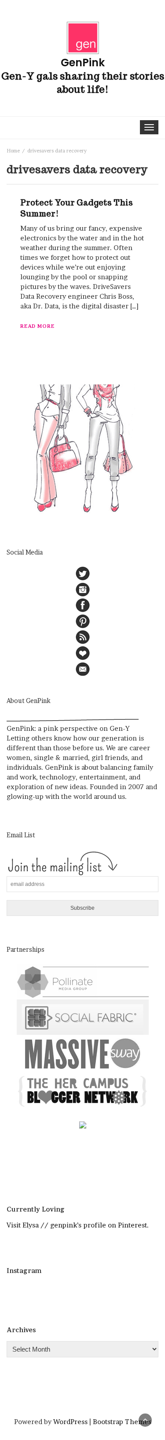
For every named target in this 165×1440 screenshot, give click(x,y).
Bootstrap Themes (122, 1421)
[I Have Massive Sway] (83, 1053)
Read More (37, 326)
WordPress (70, 1421)
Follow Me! (85, 1291)
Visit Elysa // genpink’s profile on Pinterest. (78, 1225)
